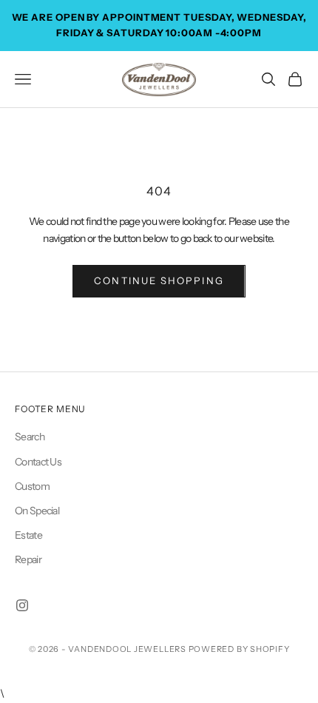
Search (29, 436)
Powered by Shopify (239, 649)
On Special (37, 510)
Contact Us (38, 461)
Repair (28, 559)
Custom (32, 486)
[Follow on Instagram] (22, 605)
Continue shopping (158, 280)
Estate (28, 535)
